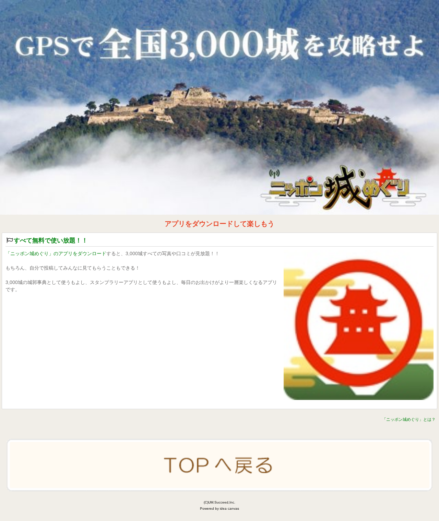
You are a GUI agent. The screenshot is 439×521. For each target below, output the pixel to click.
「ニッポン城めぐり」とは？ (409, 419)
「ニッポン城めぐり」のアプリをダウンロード (55, 253)
